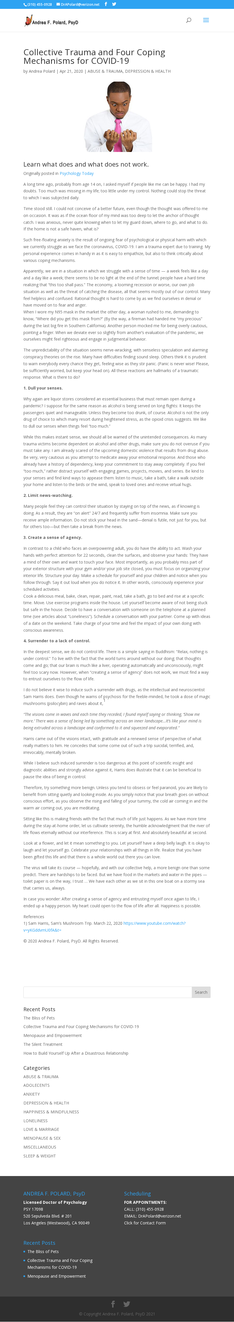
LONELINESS (35, 1120)
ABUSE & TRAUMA (105, 71)
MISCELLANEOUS (39, 1147)
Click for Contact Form (145, 1223)
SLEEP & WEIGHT (39, 1156)
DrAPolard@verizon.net (159, 1216)
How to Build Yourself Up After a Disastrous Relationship (75, 1053)
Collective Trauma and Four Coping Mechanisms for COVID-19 (81, 1026)
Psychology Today (77, 173)
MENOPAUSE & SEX (41, 1138)
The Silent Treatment (42, 1044)
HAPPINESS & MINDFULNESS (51, 1111)
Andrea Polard (42, 71)
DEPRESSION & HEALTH (148, 71)
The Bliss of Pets (39, 1018)
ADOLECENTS (36, 1085)
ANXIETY (31, 1094)
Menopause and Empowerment (52, 1035)
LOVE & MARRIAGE (41, 1129)
